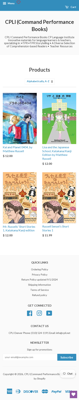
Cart (73, 6)
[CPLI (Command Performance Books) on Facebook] (29, 312)
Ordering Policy (39, 269)
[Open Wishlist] (73, 394)
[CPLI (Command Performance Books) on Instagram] (39, 312)
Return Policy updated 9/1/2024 (39, 279)
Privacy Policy (39, 274)
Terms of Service (39, 289)
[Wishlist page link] (18, 2)
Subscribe (66, 357)
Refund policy (39, 295)
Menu (11, 3)
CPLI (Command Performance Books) (39, 25)
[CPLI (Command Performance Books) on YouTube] (49, 312)
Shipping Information (39, 284)
